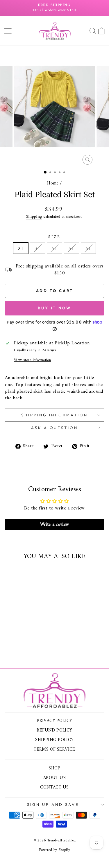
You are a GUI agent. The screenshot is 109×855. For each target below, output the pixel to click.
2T (21, 248)
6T (88, 248)
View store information (32, 360)
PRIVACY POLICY (54, 721)
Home (53, 183)
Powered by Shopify (54, 850)
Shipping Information (54, 415)
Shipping (34, 217)
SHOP (54, 768)
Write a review (54, 524)
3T (37, 248)
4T (54, 248)
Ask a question (54, 427)
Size (54, 237)
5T (71, 248)
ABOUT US (54, 778)
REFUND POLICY (54, 730)
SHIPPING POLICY (54, 740)
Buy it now (54, 308)
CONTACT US (54, 787)
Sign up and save (53, 804)
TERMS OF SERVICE (54, 750)
